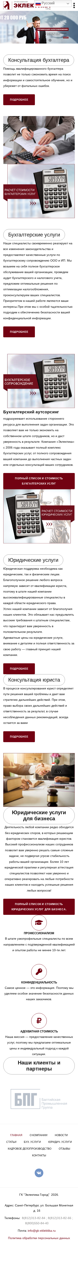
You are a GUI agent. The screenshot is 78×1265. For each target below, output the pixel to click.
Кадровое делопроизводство (29, 1148)
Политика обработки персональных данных (39, 1238)
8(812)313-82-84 (33, 1218)
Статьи (11, 1141)
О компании (38, 1135)
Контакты (39, 1155)
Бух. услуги (32, 1141)
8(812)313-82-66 (59, 1218)
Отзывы (64, 1148)
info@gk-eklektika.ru (42, 1230)
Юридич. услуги (60, 1141)
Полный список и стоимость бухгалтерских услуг (39, 481)
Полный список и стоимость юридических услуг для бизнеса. (39, 907)
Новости (61, 1135)
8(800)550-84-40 (37, 1223)
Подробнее (19, 99)
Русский (48, 3)
